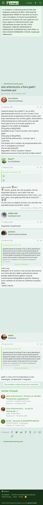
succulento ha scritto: (10, 172)
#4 (41, 240)
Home (21, 497)
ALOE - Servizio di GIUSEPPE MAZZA (22, 420)
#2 (41, 167)
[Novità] (35, 3)
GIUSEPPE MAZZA (12, 423)
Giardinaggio (23, 423)
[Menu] (3, 3)
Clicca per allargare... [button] (21, 264)
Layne (8, 414)
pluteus (11, 231)
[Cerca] (40, 3)
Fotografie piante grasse (22, 401)
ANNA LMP (13, 213)
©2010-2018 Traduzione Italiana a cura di (19, 503)
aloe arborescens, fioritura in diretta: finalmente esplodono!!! (23, 397)
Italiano (6, 491)
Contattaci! (6, 495)
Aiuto (15, 497)
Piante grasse (15, 414)
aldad (10, 335)
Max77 (11, 159)
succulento (7, 93)
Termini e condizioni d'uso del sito (23, 495)
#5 (41, 344)
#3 (41, 222)
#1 (41, 107)
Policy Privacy (6, 497)
